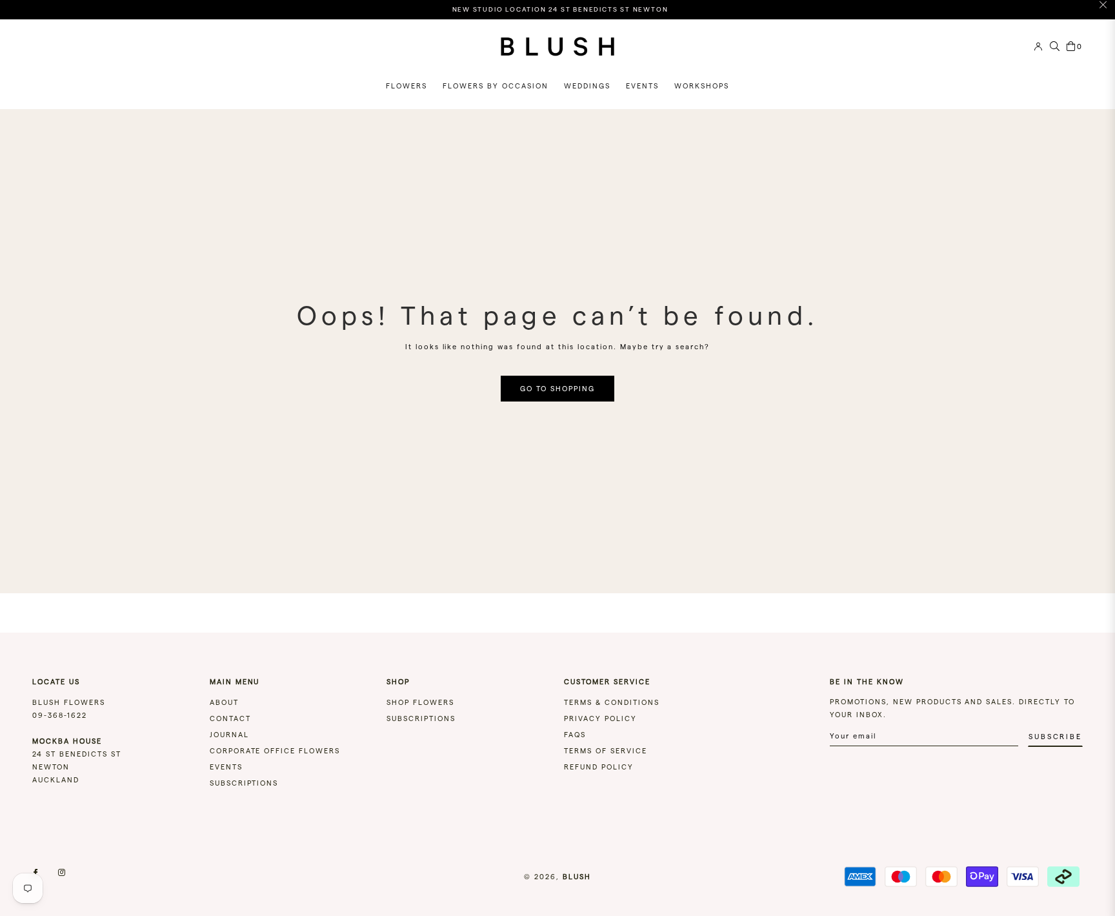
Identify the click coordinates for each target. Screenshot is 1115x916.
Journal (229, 734)
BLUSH (577, 876)
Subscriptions (244, 783)
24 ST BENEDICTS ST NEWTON (76, 754)
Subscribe (1055, 736)
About (224, 702)
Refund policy (599, 767)
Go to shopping (557, 388)
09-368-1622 (59, 715)
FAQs (575, 734)
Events (226, 767)
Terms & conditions (611, 702)
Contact (230, 718)
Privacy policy (600, 718)
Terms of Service (605, 751)
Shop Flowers (420, 702)
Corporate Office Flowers (275, 751)
